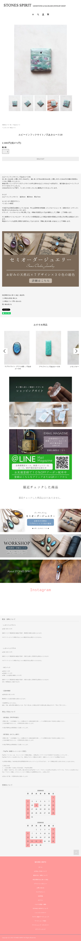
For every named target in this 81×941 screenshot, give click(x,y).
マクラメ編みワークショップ (40, 916)
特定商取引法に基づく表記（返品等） (13, 295)
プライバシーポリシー (40, 883)
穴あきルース (16, 124)
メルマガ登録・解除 (40, 904)
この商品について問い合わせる (11, 301)
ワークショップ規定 (40, 920)
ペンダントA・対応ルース (9, 127)
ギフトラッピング (40, 929)
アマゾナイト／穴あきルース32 (49, 366)
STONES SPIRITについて (40, 908)
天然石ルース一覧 (6, 124)
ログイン (40, 900)
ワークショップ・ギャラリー (40, 925)
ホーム (40, 867)
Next (76, 351)
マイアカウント (40, 892)
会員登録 (40, 896)
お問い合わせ (40, 887)
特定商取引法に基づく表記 (40, 879)
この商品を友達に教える (9, 298)
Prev (5, 351)
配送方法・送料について (40, 875)
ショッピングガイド (40, 912)
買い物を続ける (7, 304)
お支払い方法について (40, 871)
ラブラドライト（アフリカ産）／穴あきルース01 (18, 368)
